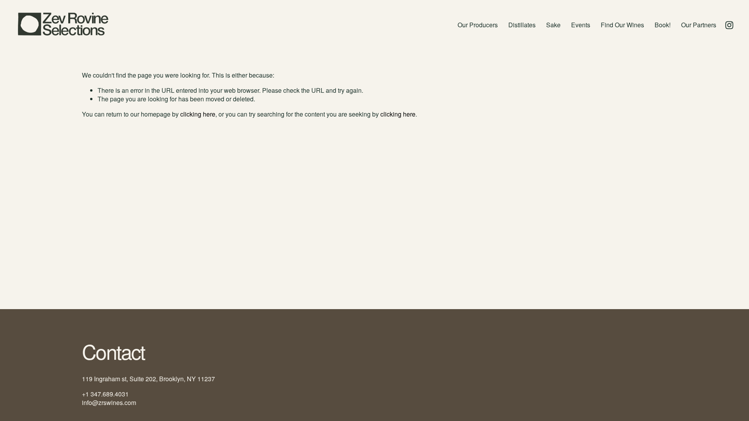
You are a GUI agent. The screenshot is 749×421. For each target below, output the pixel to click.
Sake (553, 24)
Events (580, 24)
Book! (663, 24)
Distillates (522, 24)
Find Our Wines (622, 24)
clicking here (197, 114)
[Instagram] (729, 25)
